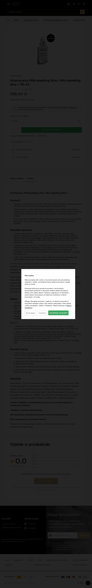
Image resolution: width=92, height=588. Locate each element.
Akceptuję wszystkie (58, 313)
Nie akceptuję (30, 313)
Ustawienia (42, 313)
